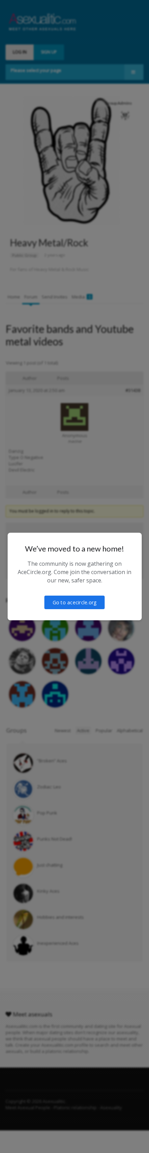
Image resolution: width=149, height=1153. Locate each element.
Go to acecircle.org (75, 602)
